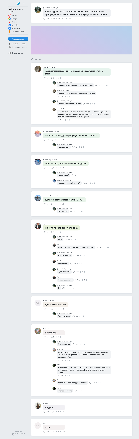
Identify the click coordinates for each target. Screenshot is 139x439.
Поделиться (70, 18)
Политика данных (18, 435)
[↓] (66, 19)
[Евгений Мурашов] (38, 69)
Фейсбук (15, 25)
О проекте (18, 431)
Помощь (22, 433)
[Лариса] (38, 405)
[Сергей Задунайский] (38, 162)
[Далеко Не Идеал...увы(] (38, 10)
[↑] (63, 19)
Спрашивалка (17, 53)
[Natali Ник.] (38, 331)
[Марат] (38, 226)
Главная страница (19, 44)
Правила (15, 433)
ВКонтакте (16, 28)
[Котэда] (55, 365)
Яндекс (15, 22)
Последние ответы (19, 47)
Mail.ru (14, 15)
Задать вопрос (18, 39)
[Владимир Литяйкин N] (38, 198)
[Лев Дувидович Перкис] (38, 133)
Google (14, 19)
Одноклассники (18, 32)
